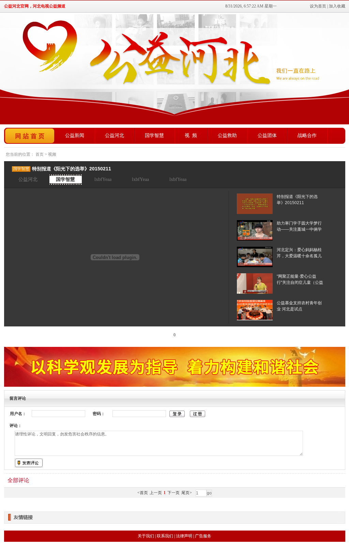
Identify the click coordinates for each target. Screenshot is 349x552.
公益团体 (267, 135)
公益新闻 (74, 135)
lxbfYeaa (102, 179)
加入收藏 (337, 6)
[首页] (29, 135)
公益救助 (227, 135)
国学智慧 (154, 135)
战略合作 (307, 135)
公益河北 (114, 135)
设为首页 (318, 6)
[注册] (197, 414)
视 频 (191, 135)
